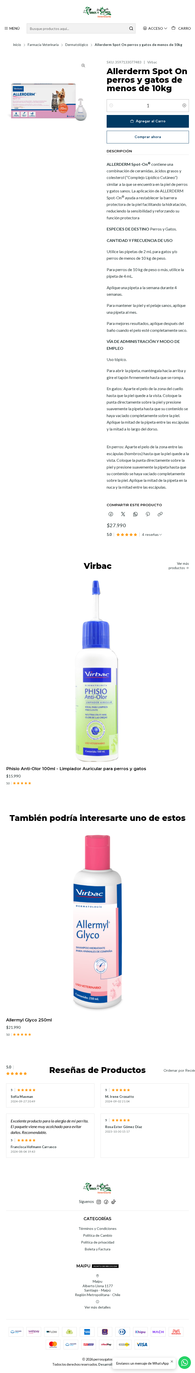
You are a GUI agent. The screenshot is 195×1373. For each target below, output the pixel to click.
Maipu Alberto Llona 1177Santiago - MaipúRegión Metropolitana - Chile (97, 1288)
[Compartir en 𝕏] (123, 514)
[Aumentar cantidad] (184, 106)
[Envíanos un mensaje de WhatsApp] (184, 1362)
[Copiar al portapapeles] (160, 514)
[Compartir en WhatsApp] (135, 514)
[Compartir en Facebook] (111, 514)
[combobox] (81, 28)
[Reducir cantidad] (111, 106)
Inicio (17, 45)
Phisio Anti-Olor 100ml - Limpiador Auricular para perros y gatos (76, 768)
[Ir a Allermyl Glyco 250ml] (97, 922)
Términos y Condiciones (97, 1228)
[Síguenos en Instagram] (98, 1201)
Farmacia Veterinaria (43, 45)
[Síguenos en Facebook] (106, 1201)
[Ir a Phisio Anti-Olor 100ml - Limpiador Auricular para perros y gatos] (97, 670)
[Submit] (131, 28)
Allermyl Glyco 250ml (29, 1019)
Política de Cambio (97, 1235)
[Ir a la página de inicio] (97, 12)
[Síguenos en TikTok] (113, 1201)
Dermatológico (76, 45)
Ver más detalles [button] (98, 1307)
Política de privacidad (97, 1242)
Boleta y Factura (97, 1249)
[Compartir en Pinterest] (147, 514)
